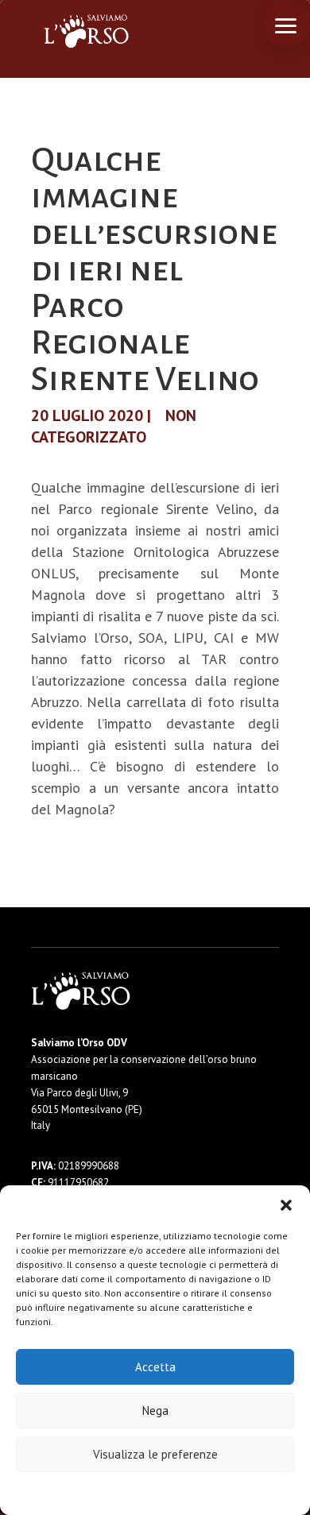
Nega (155, 1410)
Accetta (155, 1366)
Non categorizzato (113, 426)
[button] (286, 1205)
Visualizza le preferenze (155, 1454)
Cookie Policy (107, 1492)
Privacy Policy (194, 1492)
